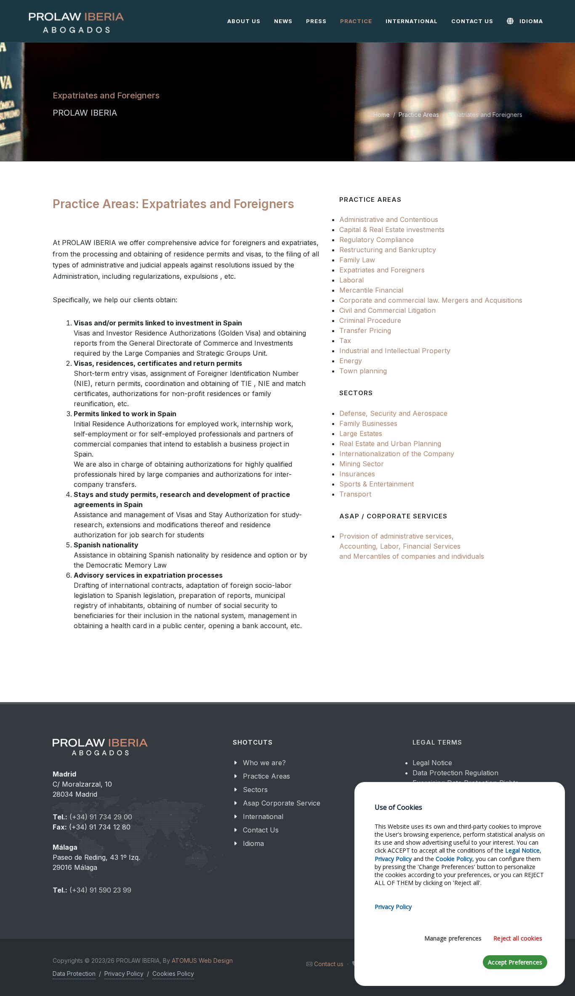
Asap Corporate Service (281, 803)
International (263, 816)
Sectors (255, 789)
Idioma (253, 843)
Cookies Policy (173, 973)
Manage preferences (453, 938)
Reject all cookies (517, 938)
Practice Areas (419, 114)
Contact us (328, 963)
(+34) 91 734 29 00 (100, 817)
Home (381, 114)
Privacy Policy (124, 973)
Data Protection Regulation (455, 773)
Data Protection (74, 973)
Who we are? (264, 762)
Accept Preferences (515, 962)
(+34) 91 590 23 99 (100, 890)
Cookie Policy (454, 859)
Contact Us (261, 830)
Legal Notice (432, 762)
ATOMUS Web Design (202, 960)
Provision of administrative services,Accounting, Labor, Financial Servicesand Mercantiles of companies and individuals (411, 546)
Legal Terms (437, 742)
